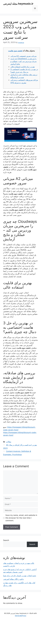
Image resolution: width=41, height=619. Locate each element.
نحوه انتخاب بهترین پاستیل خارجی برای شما (19, 576)
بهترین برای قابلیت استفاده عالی (22, 67)
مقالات (8, 442)
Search (6, 540)
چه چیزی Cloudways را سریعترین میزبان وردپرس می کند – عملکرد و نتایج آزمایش (23, 61)
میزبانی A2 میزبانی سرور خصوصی (23, 56)
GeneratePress (20, 616)
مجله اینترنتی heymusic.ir (18, 3)
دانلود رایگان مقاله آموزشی (13, 579)
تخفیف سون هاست (15, 51)
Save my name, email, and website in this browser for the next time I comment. (21, 518)
